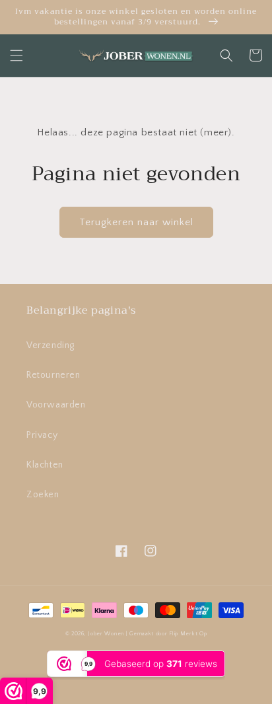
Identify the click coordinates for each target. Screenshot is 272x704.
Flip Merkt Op (188, 634)
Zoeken (42, 494)
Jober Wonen (106, 634)
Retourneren (53, 375)
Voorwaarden (56, 405)
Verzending (50, 345)
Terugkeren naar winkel (136, 222)
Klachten (44, 465)
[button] (16, 55)
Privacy (41, 435)
